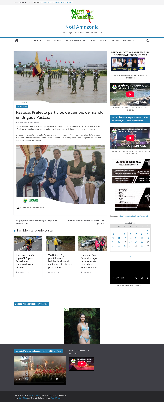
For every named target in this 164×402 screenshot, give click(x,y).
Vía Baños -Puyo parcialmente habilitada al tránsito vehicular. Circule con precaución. (60, 261)
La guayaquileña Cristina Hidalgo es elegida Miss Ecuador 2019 (37, 221)
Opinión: (115, 40)
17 (113, 242)
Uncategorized (22, 107)
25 (119, 246)
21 (136, 242)
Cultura (93, 40)
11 (119, 238)
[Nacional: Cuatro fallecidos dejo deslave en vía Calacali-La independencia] (92, 237)
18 (119, 242)
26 (125, 246)
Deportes (126, 40)
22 (142, 242)
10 (113, 238)
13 (130, 238)
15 (142, 238)
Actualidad (35, 40)
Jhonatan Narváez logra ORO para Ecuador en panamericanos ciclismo (26, 261)
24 (113, 246)
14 (136, 238)
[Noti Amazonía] (16, 41)
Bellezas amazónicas (75, 40)
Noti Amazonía (82, 26)
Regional (58, 40)
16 (148, 238)
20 (130, 242)
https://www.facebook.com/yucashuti (133, 216)
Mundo (103, 40)
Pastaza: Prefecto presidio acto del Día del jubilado (86, 222)
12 (125, 238)
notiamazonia (34, 122)
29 (142, 246)
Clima (47, 40)
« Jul (129, 256)
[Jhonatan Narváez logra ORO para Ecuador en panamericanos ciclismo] (28, 237)
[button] (132, 41)
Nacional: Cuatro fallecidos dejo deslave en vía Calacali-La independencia (90, 261)
